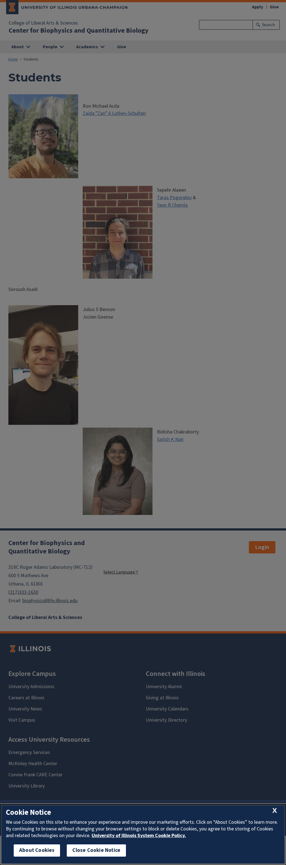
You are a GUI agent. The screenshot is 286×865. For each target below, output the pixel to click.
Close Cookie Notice (96, 850)
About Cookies (36, 850)
